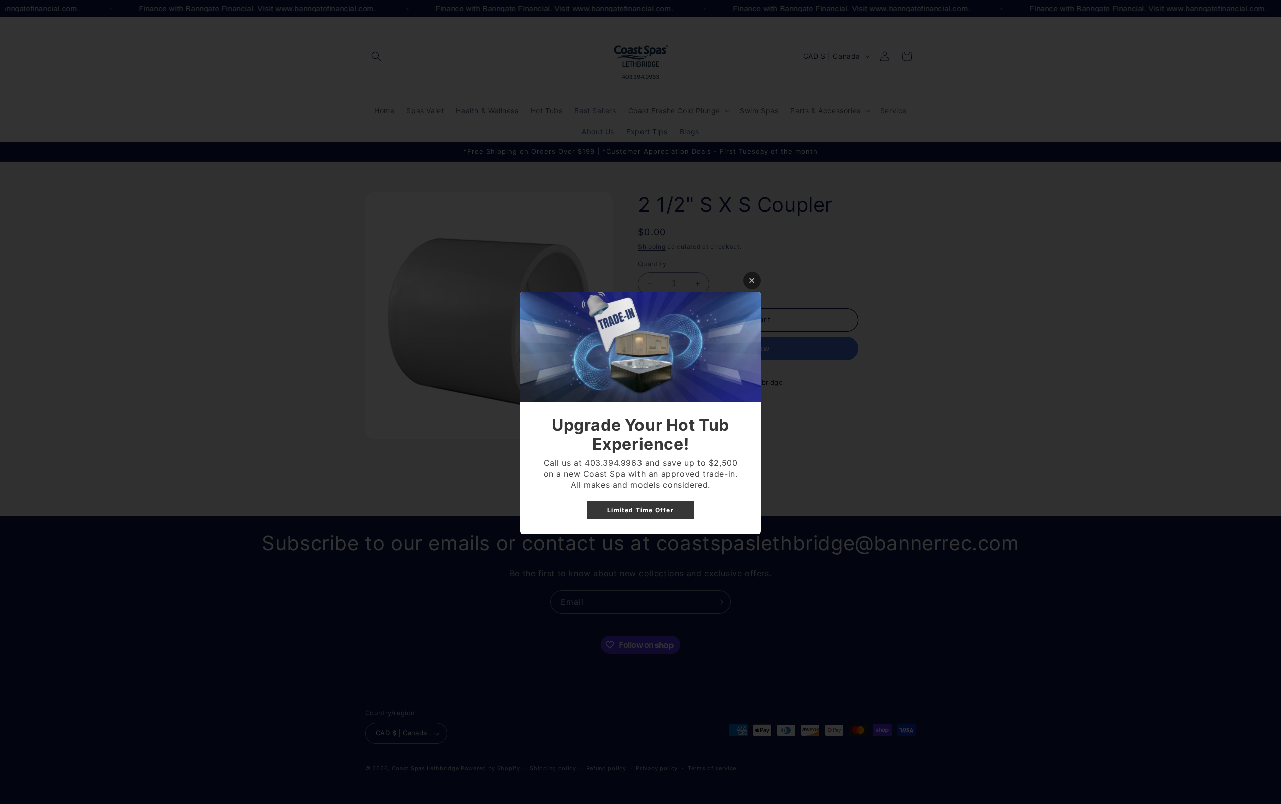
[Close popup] (752, 281)
